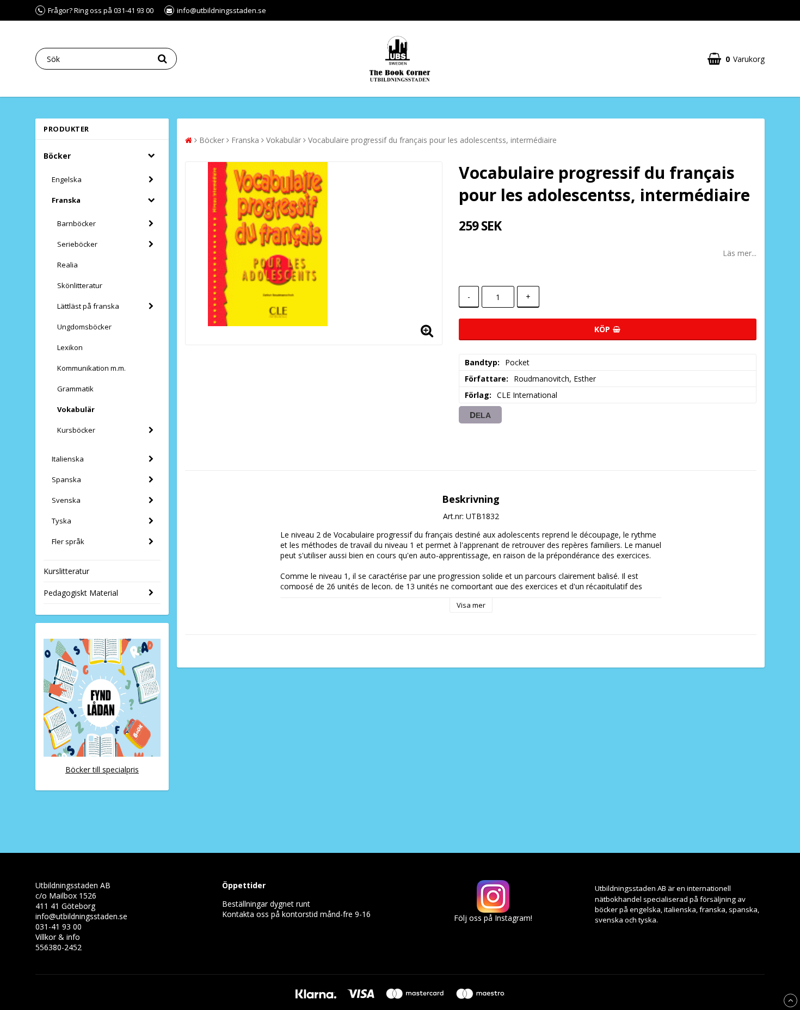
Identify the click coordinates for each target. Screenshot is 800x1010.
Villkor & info (57, 937)
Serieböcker (77, 244)
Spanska (66, 479)
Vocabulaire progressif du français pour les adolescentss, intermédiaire (432, 140)
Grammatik (75, 389)
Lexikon (70, 347)
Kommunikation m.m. (91, 368)
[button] (736, 59)
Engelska (67, 179)
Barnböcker (76, 223)
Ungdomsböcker (84, 327)
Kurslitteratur (66, 571)
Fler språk (68, 541)
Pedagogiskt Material (81, 593)
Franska (66, 200)
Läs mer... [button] (739, 253)
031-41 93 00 (58, 926)
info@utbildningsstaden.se (81, 916)
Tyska (61, 521)
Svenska (66, 500)
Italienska (68, 459)
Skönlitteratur (79, 285)
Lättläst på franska (88, 306)
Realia (67, 265)
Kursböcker (76, 430)
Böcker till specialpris (102, 769)
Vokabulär (76, 409)
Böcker (57, 156)
